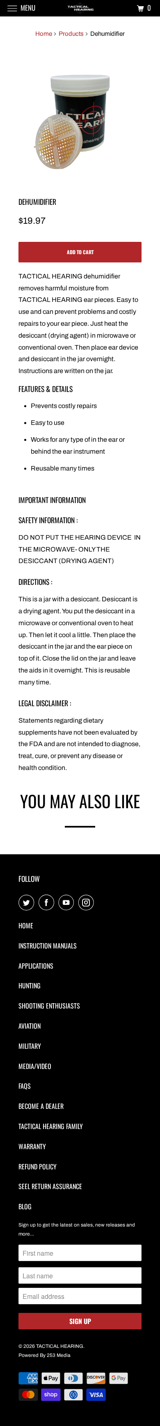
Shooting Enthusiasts (49, 1006)
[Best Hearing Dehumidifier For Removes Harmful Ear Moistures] (80, 114)
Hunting (29, 985)
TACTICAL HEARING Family (50, 1126)
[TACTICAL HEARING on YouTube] (67, 903)
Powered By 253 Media (44, 1355)
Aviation (29, 1026)
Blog (25, 1206)
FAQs (24, 1086)
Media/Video (34, 1066)
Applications (35, 966)
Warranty (32, 1146)
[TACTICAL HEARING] (80, 8)
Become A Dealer (41, 1106)
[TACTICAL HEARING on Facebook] (48, 903)
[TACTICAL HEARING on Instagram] (87, 903)
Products (71, 33)
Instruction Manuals (47, 946)
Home (43, 33)
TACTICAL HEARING (59, 1346)
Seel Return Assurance (50, 1186)
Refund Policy (37, 1166)
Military (29, 1046)
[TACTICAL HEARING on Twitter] (27, 903)
